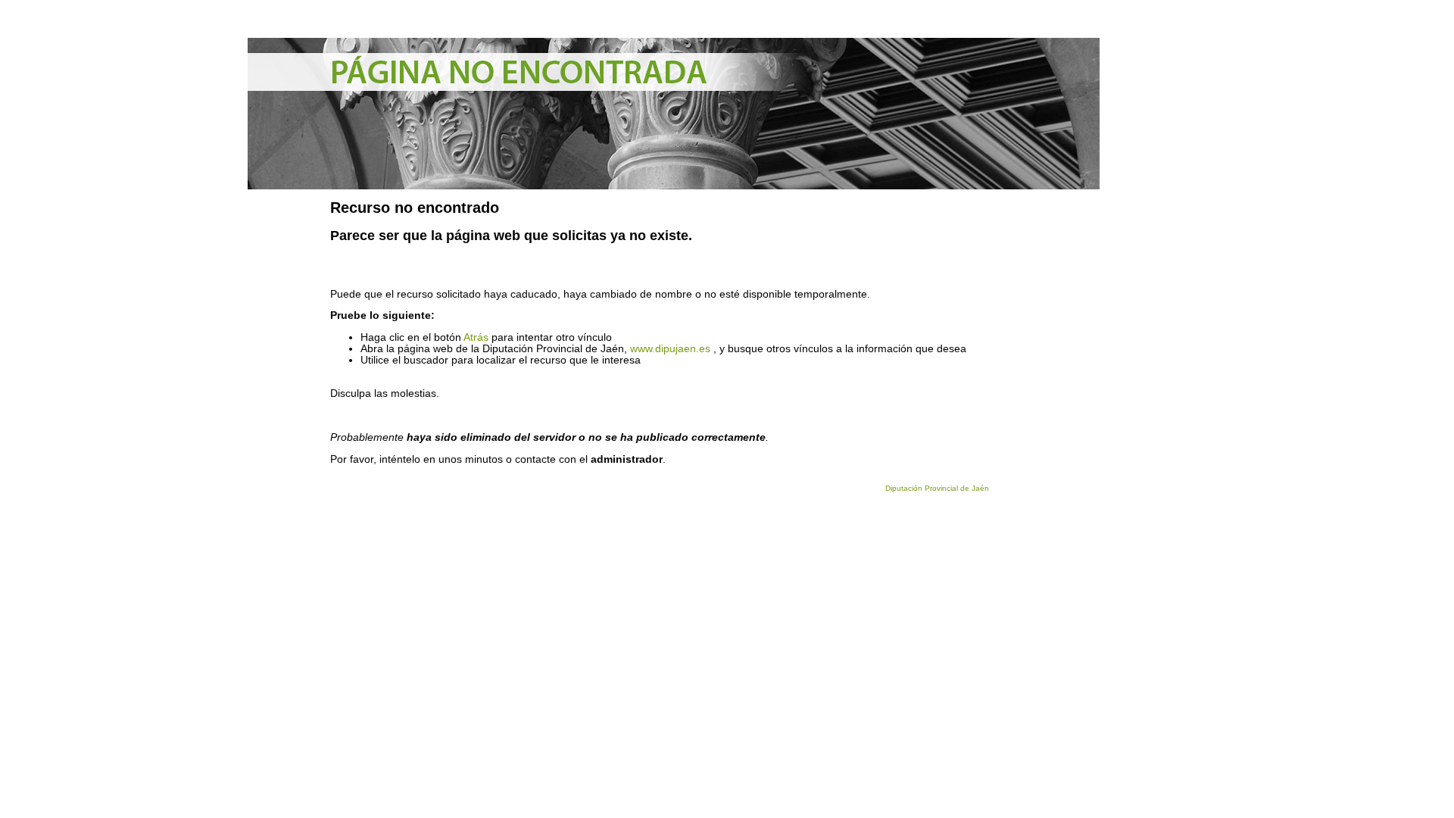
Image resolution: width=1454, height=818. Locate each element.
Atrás (475, 337)
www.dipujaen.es (670, 348)
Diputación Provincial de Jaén (937, 488)
